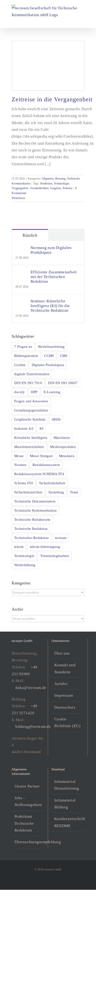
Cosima (20, 365)
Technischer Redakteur (31, 538)
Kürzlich (30, 235)
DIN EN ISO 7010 (28, 383)
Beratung (60, 178)
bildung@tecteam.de (33, 726)
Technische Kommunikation (35, 510)
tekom (19, 547)
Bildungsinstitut (26, 356)
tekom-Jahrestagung (45, 547)
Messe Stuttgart (41, 456)
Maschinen (62, 438)
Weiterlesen (18, 198)
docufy (19, 392)
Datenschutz (64, 707)
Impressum (63, 695)
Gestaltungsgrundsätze (31, 410)
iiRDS (56, 419)
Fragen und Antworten (31, 401)
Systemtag (56, 492)
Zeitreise (67, 188)
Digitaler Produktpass (48, 365)
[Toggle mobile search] (74, 20)
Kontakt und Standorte (64, 668)
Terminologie (61, 183)
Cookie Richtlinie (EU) (67, 722)
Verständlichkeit (39, 188)
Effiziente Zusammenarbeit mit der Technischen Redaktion (54, 277)
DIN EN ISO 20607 (63, 383)
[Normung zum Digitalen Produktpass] (21, 249)
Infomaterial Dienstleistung (66, 785)
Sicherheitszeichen (28, 492)
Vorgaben (55, 188)
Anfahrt (61, 684)
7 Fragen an (23, 346)
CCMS (49, 356)
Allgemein (48, 178)
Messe (19, 456)
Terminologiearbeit (54, 556)
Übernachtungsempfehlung (28, 842)
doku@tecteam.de (30, 687)
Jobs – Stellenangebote (28, 801)
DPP (34, 392)
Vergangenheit (20, 188)
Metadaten (67, 456)
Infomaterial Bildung (64, 803)
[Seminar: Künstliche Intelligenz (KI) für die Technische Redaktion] (21, 302)
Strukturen (46, 183)
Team (74, 492)
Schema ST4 (23, 483)
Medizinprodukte (63, 447)
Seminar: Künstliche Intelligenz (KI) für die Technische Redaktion (50, 306)
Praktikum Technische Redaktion (24, 823)
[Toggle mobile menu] (82, 20)
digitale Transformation (31, 374)
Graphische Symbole (30, 419)
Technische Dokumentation (34, 501)
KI (42, 428)
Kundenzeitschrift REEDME (68, 822)
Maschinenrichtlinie (29, 447)
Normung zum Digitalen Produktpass (51, 250)
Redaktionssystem (46, 465)
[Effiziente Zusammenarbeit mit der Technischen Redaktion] (21, 273)
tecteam (61, 538)
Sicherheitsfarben (52, 483)
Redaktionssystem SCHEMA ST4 (39, 474)
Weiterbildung (24, 565)
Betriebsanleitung (51, 346)
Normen (20, 465)
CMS (64, 356)
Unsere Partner (27, 786)
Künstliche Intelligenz (31, 438)
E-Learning (52, 392)
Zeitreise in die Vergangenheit (52, 99)
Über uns (62, 653)
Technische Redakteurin (32, 519)
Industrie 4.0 (23, 428)
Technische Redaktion (31, 529)
